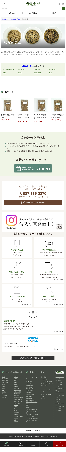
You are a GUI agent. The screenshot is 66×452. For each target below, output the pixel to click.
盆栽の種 (4, 397)
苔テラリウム (5, 395)
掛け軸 (15, 406)
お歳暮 (27, 407)
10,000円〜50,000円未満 (47, 383)
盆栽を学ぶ (54, 13)
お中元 (27, 405)
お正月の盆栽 (29, 381)
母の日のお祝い (29, 385)
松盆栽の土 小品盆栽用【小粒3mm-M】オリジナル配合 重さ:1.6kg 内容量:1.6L (24, 117)
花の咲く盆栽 (5, 379)
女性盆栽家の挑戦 (60, 406)
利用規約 (58, 399)
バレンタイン (29, 383)
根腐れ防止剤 (37, 73)
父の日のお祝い (29, 387)
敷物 (15, 380)
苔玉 (3, 390)
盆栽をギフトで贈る (33, 13)
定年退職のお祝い (30, 394)
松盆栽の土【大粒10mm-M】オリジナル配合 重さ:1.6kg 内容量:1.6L (57, 116)
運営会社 (58, 386)
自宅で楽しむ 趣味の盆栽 (12, 13)
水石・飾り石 (17, 403)
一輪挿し (16, 405)
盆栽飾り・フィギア (18, 397)
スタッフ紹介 (59, 408)
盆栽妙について (59, 380)
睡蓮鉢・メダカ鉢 (18, 399)
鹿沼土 (20, 73)
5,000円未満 (44, 379)
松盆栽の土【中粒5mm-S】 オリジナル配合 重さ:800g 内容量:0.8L (8, 116)
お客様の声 (58, 410)
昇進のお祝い (29, 392)
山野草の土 (37, 69)
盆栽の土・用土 (28, 66)
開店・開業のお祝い (30, 400)
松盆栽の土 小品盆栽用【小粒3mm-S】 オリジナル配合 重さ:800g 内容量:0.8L (41, 117)
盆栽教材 (16, 414)
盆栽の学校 (28, 430)
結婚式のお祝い (29, 390)
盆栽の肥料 (16, 395)
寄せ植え (4, 392)
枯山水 (15, 410)
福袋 (15, 420)
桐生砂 (4, 73)
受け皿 (15, 382)
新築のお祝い (29, 398)
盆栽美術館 (37, 430)
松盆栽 (3, 377)
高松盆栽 (16, 421)
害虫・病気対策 (17, 390)
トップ (3, 3)
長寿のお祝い (29, 396)
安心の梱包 (43, 398)
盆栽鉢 (15, 379)
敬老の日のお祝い (30, 389)
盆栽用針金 (16, 388)
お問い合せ (58, 401)
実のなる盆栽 (5, 380)
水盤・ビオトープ (18, 401)
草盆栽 (3, 384)
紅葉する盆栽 (5, 382)
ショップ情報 (59, 382)
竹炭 (50, 73)
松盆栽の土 (21, 69)
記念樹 (27, 404)
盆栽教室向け (17, 412)
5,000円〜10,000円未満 (46, 381)
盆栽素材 (16, 377)
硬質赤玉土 (52, 69)
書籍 (15, 408)
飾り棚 (15, 384)
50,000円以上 (44, 385)
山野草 (3, 386)
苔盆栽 (3, 388)
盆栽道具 (16, 386)
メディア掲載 (59, 384)
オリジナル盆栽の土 (8, 69)
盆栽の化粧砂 (17, 393)
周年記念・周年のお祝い (31, 402)
